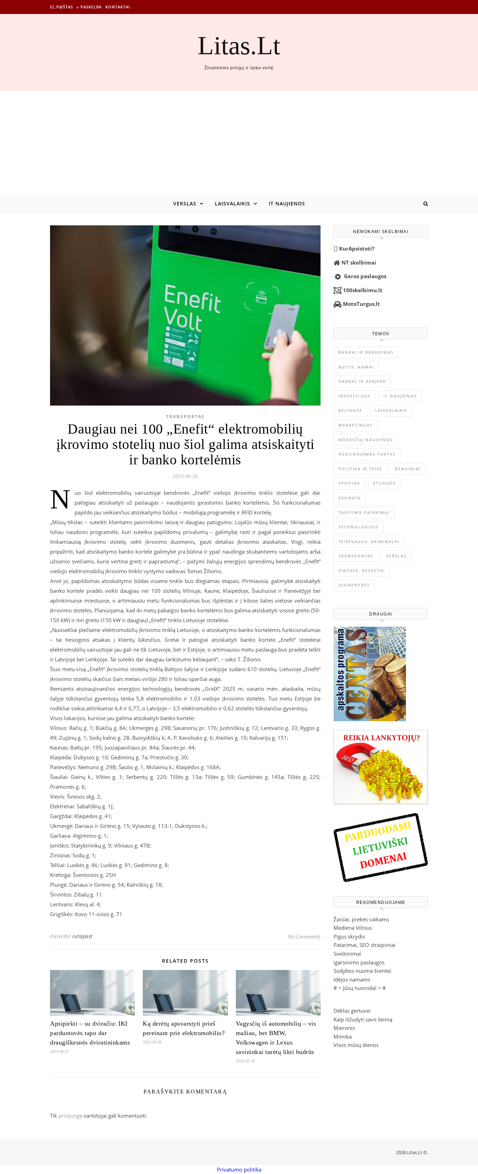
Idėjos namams (351, 979)
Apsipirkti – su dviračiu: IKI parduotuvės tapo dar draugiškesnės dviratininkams (90, 1033)
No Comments (304, 936)
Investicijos (354, 396)
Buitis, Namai (356, 367)
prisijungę (70, 1115)
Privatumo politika (239, 1169)
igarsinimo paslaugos (359, 962)
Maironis (344, 1027)
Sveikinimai (347, 953)
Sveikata (349, 497)
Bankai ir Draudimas (366, 352)
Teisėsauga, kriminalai (369, 541)
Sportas (349, 483)
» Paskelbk (89, 6)
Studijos (384, 483)
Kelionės (350, 410)
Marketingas (355, 425)
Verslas (184, 203)
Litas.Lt (239, 45)
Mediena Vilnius (352, 927)
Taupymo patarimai (363, 512)
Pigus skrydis (349, 936)
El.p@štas (61, 6)
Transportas (185, 417)
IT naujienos (287, 203)
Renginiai (408, 468)
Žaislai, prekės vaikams (361, 919)
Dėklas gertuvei (352, 1010)
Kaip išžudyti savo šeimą (362, 1019)
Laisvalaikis (232, 203)
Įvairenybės (354, 585)
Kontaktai (117, 6)
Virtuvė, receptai (361, 570)
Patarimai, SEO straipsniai (364, 944)
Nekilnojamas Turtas (366, 454)
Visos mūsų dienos (356, 1044)
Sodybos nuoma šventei (362, 970)
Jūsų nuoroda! (360, 987)
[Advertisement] (239, 143)
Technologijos (358, 526)
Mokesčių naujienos (365, 439)
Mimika (342, 1036)
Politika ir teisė (360, 468)
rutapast (82, 936)
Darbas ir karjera (362, 381)
